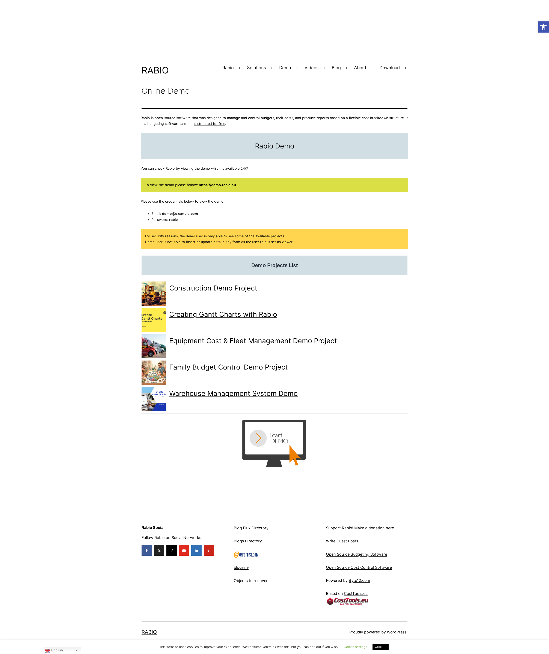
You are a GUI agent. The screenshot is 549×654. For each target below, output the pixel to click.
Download (390, 67)
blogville (241, 567)
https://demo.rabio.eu (217, 185)
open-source (165, 118)
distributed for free (209, 123)
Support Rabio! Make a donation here (360, 528)
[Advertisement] (128, 30)
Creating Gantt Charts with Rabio (223, 314)
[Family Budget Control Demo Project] (154, 373)
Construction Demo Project (213, 288)
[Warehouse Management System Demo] (154, 399)
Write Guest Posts (342, 541)
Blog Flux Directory (251, 528)
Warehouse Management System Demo (233, 393)
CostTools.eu (356, 593)
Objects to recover (251, 580)
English (56, 650)
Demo (285, 67)
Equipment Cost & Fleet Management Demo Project (253, 341)
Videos (311, 67)
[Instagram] (171, 550)
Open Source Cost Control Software (359, 567)
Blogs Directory (248, 541)
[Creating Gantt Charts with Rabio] (154, 320)
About (360, 67)
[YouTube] (184, 550)
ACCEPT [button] (380, 647)
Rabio (155, 70)
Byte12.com (359, 580)
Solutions (256, 67)
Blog (336, 67)
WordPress (396, 632)
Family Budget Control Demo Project (228, 367)
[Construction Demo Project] (154, 293)
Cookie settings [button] (355, 647)
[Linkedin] (196, 550)
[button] (543, 27)
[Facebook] (147, 550)
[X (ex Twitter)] (159, 550)
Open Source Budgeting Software (356, 554)
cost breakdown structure (383, 118)
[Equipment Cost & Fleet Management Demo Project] (154, 346)
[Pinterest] (209, 550)
